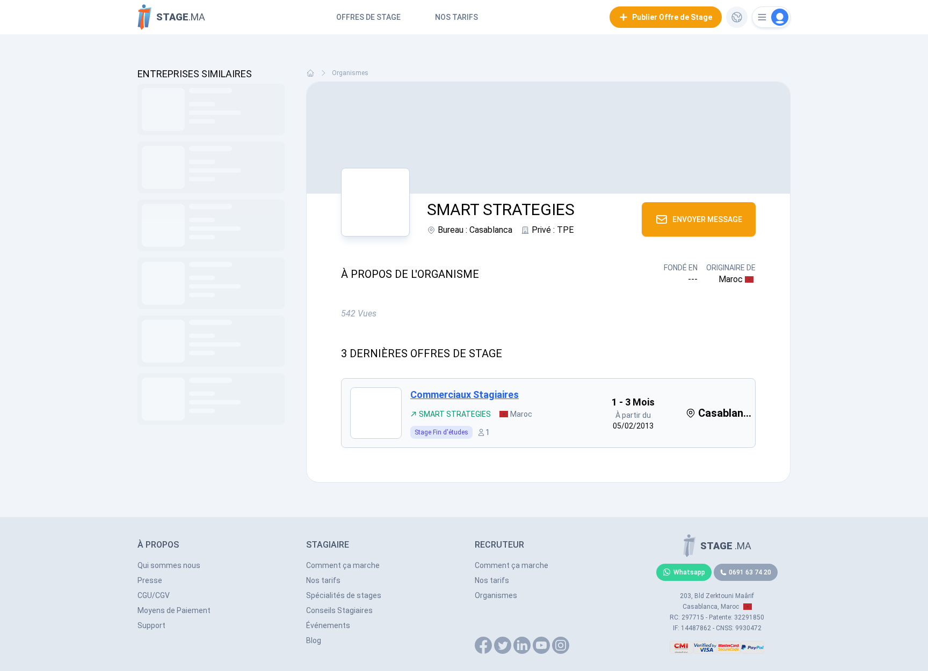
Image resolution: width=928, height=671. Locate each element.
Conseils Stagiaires (339, 610)
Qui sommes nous (168, 565)
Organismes (350, 73)
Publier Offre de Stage (672, 17)
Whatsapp (689, 572)
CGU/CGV (153, 595)
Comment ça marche (343, 565)
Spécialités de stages (343, 595)
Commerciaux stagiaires (464, 394)
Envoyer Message (707, 219)
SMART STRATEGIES (455, 414)
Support (151, 625)
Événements (328, 625)
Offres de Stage (368, 17)
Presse (149, 580)
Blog (313, 640)
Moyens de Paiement (174, 610)
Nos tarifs (456, 17)
